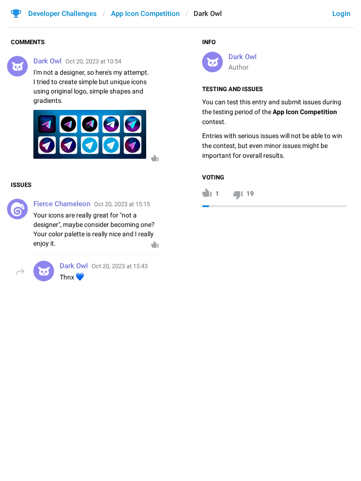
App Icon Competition (145, 13)
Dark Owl (242, 57)
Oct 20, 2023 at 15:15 (122, 204)
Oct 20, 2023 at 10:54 (93, 61)
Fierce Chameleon (61, 204)
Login (341, 13)
